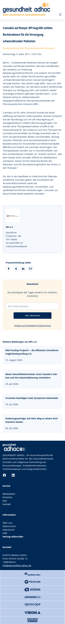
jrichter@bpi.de (19, 246)
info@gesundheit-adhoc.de (17, 565)
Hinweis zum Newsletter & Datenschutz (32, 325)
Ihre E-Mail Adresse (18, 306)
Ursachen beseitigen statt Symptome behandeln (31, 398)
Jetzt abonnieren (32, 315)
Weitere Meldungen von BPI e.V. (20, 341)
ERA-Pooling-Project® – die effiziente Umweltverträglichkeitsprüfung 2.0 (32, 352)
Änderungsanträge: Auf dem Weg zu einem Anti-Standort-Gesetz (31, 420)
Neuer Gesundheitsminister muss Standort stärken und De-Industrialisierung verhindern (31, 376)
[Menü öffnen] (60, 14)
